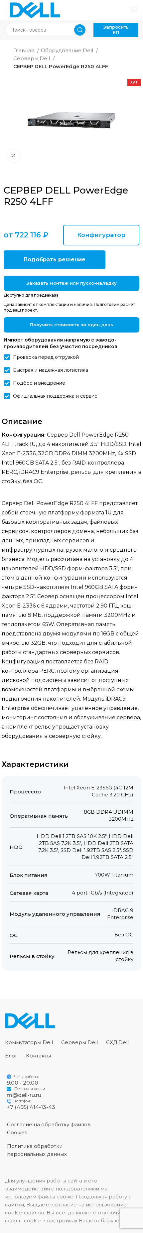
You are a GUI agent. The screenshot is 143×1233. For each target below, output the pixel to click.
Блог (11, 1055)
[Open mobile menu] (134, 10)
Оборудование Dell (67, 50)
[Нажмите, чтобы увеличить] (13, 155)
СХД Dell (117, 1042)
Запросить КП (116, 29)
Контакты (38, 1055)
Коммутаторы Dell (29, 1042)
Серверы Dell (32, 58)
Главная (24, 50)
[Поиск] (79, 30)
